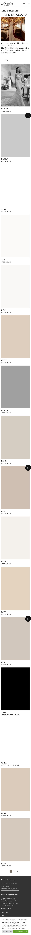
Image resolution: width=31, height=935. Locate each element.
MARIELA (4, 159)
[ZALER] (15, 185)
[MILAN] (15, 638)
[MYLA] (15, 487)
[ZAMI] (15, 236)
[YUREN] (15, 688)
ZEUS (3, 310)
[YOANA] (15, 739)
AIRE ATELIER (5, 715)
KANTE (4, 360)
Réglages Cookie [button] (7, 931)
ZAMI (3, 260)
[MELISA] (15, 437)
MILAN (3, 662)
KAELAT (4, 864)
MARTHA (4, 109)
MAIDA (3, 562)
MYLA (3, 511)
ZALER (3, 209)
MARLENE (5, 411)
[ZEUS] (15, 286)
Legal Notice (4, 912)
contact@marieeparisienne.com (10, 890)
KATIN (3, 813)
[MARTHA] (15, 85)
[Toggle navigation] (24, 3)
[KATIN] (15, 789)
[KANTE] (15, 336)
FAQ (2, 915)
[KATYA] (15, 588)
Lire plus (23, 928)
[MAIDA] (15, 538)
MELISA (4, 461)
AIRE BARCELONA (6, 111)
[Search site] (29, 3)
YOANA (4, 763)
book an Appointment (8, 898)
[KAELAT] (15, 839)
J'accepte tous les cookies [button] (20, 931)
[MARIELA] (15, 135)
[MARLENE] (15, 387)
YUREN (3, 713)
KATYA (3, 612)
